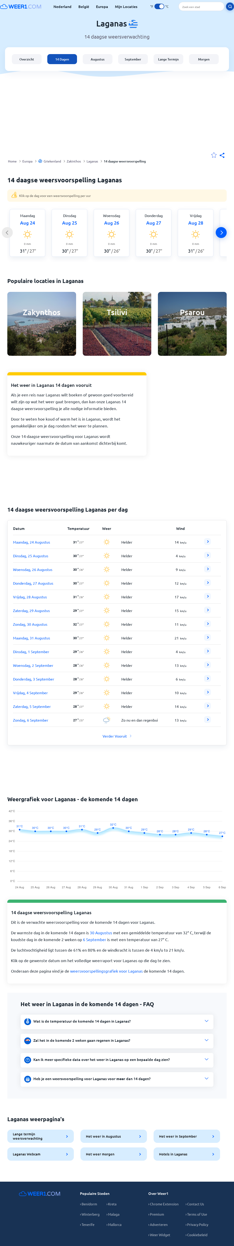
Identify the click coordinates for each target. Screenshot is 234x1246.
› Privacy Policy (197, 1224)
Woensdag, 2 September (33, 665)
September (133, 59)
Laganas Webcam (26, 1154)
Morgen (204, 59)
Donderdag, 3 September (33, 679)
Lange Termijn (168, 59)
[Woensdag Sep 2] (207, 666)
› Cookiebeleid (196, 1235)
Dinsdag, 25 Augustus (30, 555)
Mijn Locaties (126, 6)
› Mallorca (114, 1224)
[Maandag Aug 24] (207, 543)
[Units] (159, 6)
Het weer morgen (100, 1154)
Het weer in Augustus (103, 1136)
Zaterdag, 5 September (32, 706)
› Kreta (111, 1204)
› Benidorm (88, 1204)
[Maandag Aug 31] (207, 639)
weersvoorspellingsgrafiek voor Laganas (106, 971)
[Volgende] (221, 232)
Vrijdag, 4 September (30, 692)
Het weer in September (178, 1136)
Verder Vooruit (115, 736)
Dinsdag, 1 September (31, 651)
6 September (94, 939)
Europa (102, 6)
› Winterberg (90, 1214)
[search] (230, 6)
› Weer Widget (159, 1235)
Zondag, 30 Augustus (30, 624)
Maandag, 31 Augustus (31, 638)
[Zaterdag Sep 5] (207, 707)
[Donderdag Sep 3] (207, 680)
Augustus (97, 59)
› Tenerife (87, 1224)
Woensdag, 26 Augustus (32, 569)
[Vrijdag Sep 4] (207, 694)
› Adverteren (158, 1224)
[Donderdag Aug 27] (207, 584)
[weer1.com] (20, 6)
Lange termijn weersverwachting (28, 1136)
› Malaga (113, 1214)
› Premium (156, 1214)
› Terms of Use (196, 1214)
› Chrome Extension (163, 1204)
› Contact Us (195, 1204)
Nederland (62, 6)
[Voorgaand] (7, 232)
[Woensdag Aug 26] (207, 570)
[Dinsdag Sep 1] (207, 653)
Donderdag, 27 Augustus (33, 583)
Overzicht (26, 59)
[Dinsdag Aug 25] (207, 557)
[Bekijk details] (207, 541)
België (83, 6)
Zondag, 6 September (30, 720)
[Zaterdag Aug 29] (207, 612)
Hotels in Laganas (173, 1154)
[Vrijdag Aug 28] (207, 598)
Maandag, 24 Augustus (31, 542)
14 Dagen (62, 59)
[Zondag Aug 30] (207, 625)
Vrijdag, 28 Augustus (30, 596)
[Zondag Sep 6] (207, 721)
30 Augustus (101, 932)
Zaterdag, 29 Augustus (31, 610)
